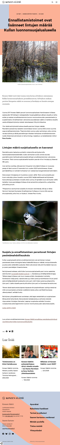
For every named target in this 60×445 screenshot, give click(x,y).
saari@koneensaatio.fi (8, 428)
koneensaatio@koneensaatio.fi (10, 414)
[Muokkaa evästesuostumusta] (1, 443)
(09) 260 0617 (9, 416)
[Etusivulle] (19, 2)
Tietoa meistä (36, 426)
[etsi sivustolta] (52, 2)
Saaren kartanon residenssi (42, 417)
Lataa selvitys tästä (9, 308)
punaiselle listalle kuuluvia (20, 274)
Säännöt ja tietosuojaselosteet (37, 441)
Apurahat (34, 404)
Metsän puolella (37, 421)
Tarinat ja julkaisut (38, 413)
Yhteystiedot (36, 430)
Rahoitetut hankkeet (39, 408)
